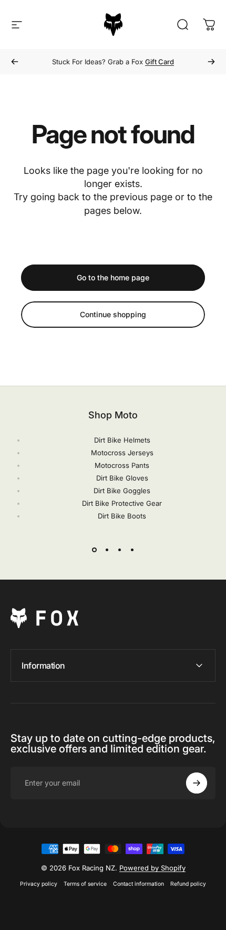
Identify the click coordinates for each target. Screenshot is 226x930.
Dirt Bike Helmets (122, 440)
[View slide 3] (119, 549)
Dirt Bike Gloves (122, 478)
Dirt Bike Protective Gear (122, 503)
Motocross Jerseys (122, 452)
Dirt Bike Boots (122, 516)
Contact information (138, 883)
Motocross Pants (122, 465)
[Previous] (14, 61)
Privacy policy (38, 883)
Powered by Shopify (152, 868)
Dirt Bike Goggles (122, 490)
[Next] (211, 61)
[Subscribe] (196, 783)
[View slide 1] (94, 549)
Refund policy (188, 883)
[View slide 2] (106, 549)
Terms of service (85, 883)
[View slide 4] (132, 549)
